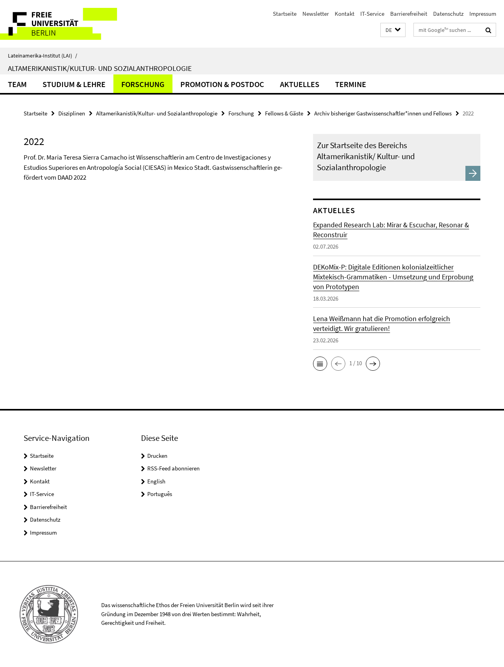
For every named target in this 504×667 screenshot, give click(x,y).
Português (159, 494)
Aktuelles (299, 84)
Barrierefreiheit (408, 13)
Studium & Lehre (74, 84)
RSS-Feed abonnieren (173, 468)
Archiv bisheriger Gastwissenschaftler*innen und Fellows (383, 113)
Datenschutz (448, 13)
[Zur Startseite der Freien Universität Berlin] (66, 24)
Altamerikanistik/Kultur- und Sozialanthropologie (100, 68)
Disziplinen (71, 113)
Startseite (284, 13)
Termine (350, 84)
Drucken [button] (157, 455)
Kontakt (344, 13)
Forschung (143, 84)
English (156, 481)
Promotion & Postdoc (222, 84)
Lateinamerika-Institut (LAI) (42, 55)
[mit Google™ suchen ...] (488, 30)
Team (17, 84)
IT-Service (372, 13)
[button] (393, 30)
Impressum (482, 13)
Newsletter (315, 13)
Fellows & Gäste (284, 113)
